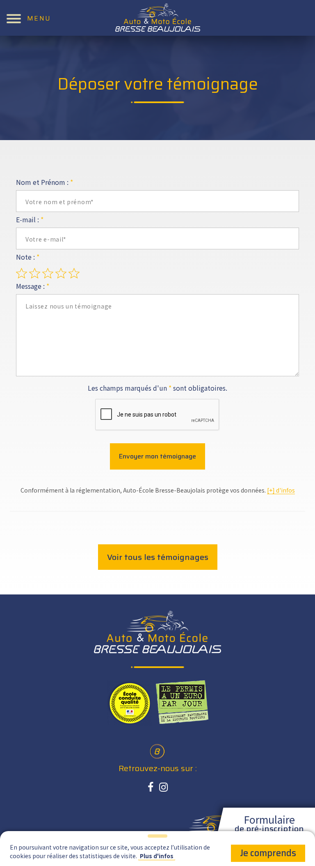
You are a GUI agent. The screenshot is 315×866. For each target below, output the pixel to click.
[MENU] (14, 18)
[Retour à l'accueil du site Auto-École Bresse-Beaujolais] (157, 17)
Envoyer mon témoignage (157, 456)
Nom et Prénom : (44, 182)
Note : (27, 257)
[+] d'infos (281, 490)
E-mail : (29, 219)
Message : (32, 286)
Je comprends (268, 853)
